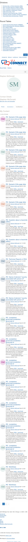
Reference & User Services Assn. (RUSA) (12, 13)
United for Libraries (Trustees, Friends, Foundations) (15, 14)
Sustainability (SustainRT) (9, 50)
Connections (10, 106)
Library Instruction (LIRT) (8, 39)
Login (25, 54)
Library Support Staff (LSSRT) (9, 41)
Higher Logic (8, 535)
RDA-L (15, 121)
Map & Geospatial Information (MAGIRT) (12, 43)
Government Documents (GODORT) (11, 31)
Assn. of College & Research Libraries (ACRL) (13, 8)
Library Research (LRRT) (8, 40)
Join (1, 519)
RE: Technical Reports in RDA (16, 259)
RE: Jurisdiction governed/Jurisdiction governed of (13, 319)
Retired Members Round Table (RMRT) (12, 47)
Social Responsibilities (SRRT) (10, 49)
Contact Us (4, 57)
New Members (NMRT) (8, 44)
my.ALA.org (15, 57)
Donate (1, 522)
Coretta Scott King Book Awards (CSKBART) (13, 24)
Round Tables (3, 68)
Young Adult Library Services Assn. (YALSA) (13, 16)
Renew (1, 521)
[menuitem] (5, 57)
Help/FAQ (2, 517)
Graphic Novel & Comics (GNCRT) (11, 30)
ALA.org (10, 57)
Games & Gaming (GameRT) (9, 29)
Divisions (9, 68)
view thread (20, 121)
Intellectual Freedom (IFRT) (9, 33)
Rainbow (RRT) (6, 46)
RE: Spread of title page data (16, 117)
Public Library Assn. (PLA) (9, 11)
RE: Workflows (11, 467)
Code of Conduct (23, 57)
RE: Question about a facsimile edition (16, 221)
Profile (2, 106)
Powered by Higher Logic (14, 541)
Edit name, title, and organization (7, 101)
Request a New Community (6, 524)
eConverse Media (11, 538)
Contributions (19, 106)
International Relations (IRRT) (9, 34)
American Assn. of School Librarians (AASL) (13, 6)
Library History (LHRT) (8, 37)
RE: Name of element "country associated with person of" (16, 278)
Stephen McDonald (15, 119)
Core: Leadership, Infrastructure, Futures (12, 10)
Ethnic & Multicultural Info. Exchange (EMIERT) (13, 26)
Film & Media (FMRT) (8, 27)
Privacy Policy (3, 515)
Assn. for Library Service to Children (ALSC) (13, 7)
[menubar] (15, 57)
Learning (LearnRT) (7, 36)
